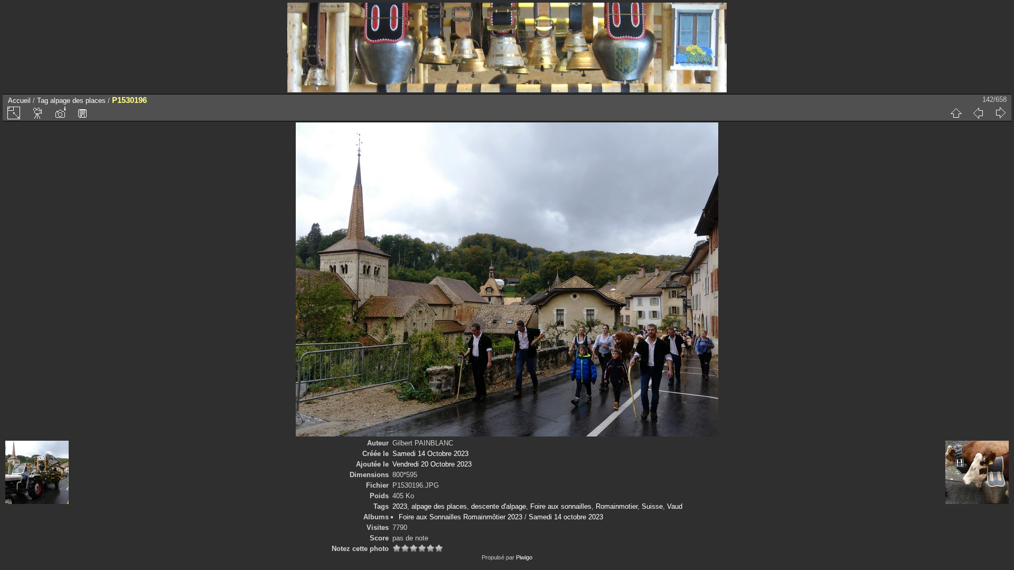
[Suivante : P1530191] (1000, 113)
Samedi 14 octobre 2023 (566, 517)
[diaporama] (38, 113)
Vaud (674, 506)
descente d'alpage (498, 506)
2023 (399, 506)
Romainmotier (616, 506)
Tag (42, 100)
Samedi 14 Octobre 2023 (430, 454)
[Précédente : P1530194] (978, 113)
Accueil (19, 100)
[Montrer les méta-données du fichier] (60, 113)
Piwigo (524, 557)
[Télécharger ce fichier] (82, 113)
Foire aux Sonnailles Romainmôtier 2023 (460, 517)
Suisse (652, 506)
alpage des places (78, 100)
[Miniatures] (956, 113)
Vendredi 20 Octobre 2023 (432, 464)
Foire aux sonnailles (561, 506)
